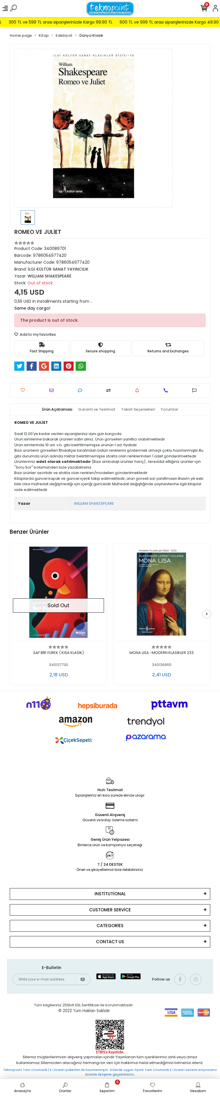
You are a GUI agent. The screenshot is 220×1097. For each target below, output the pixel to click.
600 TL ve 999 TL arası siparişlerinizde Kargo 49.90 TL (161, 22)
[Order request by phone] (167, 390)
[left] (13, 614)
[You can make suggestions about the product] (196, 390)
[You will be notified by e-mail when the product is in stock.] (138, 390)
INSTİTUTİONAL (110, 894)
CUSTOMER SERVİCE (110, 910)
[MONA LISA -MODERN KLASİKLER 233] (102, 594)
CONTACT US (110, 942)
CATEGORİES (110, 926)
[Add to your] (110, 390)
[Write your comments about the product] (81, 390)
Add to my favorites (37, 334)
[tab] (57, 409)
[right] (207, 614)
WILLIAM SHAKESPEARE (94, 503)
